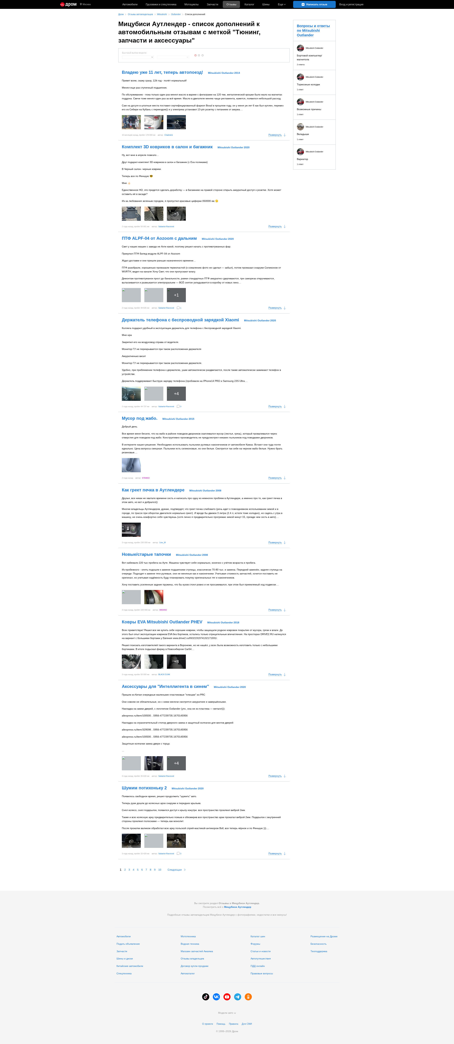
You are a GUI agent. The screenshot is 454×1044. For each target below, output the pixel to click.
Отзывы (231, 4)
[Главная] (68, 4)
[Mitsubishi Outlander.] (131, 122)
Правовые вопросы (262, 973)
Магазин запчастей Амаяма (197, 951)
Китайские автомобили (130, 966)
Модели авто (225, 1012)
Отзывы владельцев (192, 958)
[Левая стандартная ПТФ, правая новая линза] (153, 295)
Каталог (249, 4)
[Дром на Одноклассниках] (248, 996)
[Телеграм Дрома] (237, 996)
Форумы (255, 943)
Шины (266, 4)
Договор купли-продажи (194, 966)
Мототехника (188, 936)
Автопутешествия (261, 958)
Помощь (221, 1024)
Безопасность (318, 943)
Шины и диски (125, 958)
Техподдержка (319, 951)
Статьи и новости (261, 951)
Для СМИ (247, 1024)
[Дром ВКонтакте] (216, 996)
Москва (87, 4)
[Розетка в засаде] (153, 214)
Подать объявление (128, 943)
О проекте (207, 1024)
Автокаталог (188, 973)
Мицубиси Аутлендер (237, 906)
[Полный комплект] (131, 214)
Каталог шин (258, 936)
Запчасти (212, 4)
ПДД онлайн (258, 966)
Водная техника (190, 943)
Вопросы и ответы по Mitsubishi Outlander (313, 30)
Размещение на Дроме (324, 936)
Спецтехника (124, 973)
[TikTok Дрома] (205, 996)
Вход (351, 4)
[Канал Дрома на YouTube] (227, 996)
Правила (233, 1024)
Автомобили (129, 4)
